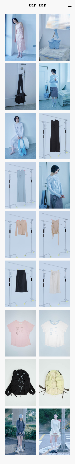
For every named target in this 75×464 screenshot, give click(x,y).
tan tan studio (37, 5)
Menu (69, 5)
